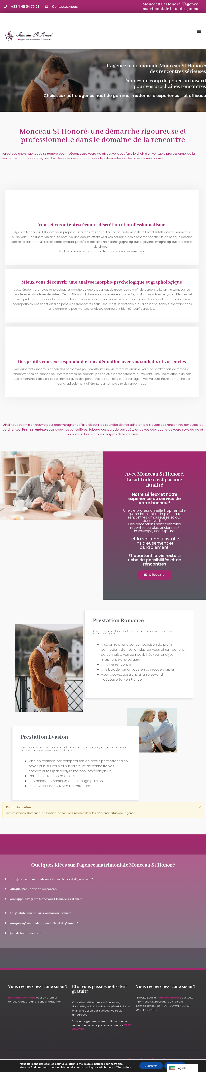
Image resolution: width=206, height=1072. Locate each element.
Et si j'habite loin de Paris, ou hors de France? (40, 913)
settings (127, 1067)
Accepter (151, 1066)
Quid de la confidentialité (26, 933)
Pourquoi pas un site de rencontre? (33, 889)
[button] (198, 31)
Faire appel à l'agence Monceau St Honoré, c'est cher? (45, 899)
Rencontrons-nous (21, 998)
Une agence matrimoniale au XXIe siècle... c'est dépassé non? (50, 879)
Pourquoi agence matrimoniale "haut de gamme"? (43, 923)
